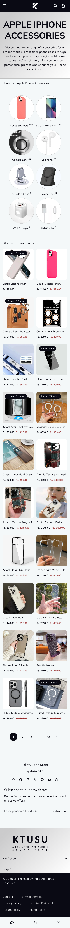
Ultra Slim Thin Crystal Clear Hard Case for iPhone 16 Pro (49, 618)
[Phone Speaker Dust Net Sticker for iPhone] (18, 359)
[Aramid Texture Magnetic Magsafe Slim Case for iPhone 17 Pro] (51, 454)
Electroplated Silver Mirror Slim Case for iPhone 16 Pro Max (18, 666)
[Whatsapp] (56, 779)
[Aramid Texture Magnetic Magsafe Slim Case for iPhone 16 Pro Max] (18, 502)
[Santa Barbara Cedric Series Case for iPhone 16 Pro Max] (51, 502)
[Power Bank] (48, 176)
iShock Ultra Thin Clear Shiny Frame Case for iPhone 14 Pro (16, 570)
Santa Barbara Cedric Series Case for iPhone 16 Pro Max (51, 522)
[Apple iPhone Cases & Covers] (21, 108)
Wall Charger (21, 228)
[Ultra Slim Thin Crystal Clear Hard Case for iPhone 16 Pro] (51, 598)
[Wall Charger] (21, 211)
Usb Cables (48, 228)
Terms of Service (31, 896)
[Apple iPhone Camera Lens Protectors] (21, 142)
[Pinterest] (13, 779)
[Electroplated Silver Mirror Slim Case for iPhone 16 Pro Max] (18, 645)
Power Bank (49, 194)
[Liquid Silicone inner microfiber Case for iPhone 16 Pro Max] (51, 264)
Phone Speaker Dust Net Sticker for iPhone (17, 379)
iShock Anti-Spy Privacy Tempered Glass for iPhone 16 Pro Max (17, 427)
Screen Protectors (48, 125)
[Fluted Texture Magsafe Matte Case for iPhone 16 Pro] (18, 693)
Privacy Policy (12, 903)
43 (48, 736)
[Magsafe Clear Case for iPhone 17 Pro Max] (51, 407)
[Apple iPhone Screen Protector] (48, 108)
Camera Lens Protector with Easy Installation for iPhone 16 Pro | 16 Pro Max (51, 332)
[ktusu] (35, 6)
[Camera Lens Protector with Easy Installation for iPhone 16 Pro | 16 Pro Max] (51, 312)
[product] (12, 922)
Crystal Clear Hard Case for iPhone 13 (17, 475)
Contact (8, 896)
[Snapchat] (42, 779)
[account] (58, 922)
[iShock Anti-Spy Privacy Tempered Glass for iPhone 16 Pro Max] (18, 407)
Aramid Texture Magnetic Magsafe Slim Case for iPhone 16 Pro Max (18, 522)
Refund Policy (36, 909)
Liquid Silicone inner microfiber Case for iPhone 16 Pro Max (48, 284)
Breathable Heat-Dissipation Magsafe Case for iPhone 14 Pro (50, 666)
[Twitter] (35, 779)
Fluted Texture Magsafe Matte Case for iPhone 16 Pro (18, 713)
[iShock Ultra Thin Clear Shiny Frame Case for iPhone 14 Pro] (18, 550)
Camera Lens (21, 159)
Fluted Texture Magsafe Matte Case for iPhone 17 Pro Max (51, 713)
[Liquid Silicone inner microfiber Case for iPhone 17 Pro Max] (18, 264)
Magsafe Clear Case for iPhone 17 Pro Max (50, 427)
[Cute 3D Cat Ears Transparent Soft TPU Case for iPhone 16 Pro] (18, 598)
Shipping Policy (39, 903)
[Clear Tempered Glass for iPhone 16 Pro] (51, 359)
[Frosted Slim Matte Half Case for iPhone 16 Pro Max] (51, 550)
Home (6, 83)
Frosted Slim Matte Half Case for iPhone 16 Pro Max (50, 570)
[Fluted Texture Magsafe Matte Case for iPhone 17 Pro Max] (51, 693)
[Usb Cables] (48, 211)
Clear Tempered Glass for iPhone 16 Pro (51, 379)
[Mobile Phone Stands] (21, 176)
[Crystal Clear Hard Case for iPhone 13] (18, 454)
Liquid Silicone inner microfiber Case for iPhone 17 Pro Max (14, 284)
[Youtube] (49, 779)
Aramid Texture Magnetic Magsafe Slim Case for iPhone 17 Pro (51, 475)
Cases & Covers (21, 125)
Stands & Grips (21, 194)
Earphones (48, 159)
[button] (63, 6)
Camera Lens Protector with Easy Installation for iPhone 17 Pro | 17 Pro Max (17, 332)
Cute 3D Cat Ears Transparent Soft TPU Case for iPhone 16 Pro (16, 618)
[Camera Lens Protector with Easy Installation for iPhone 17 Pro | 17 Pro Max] (18, 312)
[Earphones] (48, 142)
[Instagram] (27, 779)
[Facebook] (20, 779)
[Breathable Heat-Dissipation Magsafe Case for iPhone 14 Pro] (51, 645)
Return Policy (11, 909)
